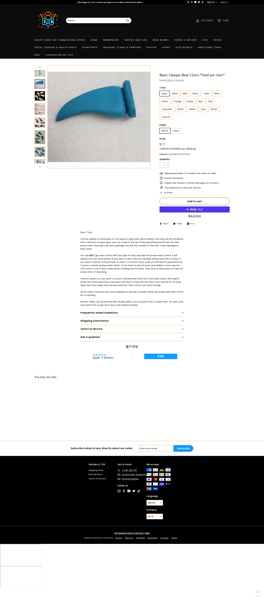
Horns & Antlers (185, 40)
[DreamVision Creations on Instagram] (119, 491)
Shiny (176, 130)
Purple (190, 101)
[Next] (39, 166)
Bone (195, 93)
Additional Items (209, 47)
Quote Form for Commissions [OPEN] (59, 40)
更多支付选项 (194, 216)
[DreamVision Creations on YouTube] (128, 491)
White (180, 109)
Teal (210, 101)
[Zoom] (99, 117)
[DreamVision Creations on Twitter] (133, 491)
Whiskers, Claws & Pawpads (122, 47)
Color (163, 87)
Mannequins (111, 40)
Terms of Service (97, 478)
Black (175, 93)
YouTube (164, 538)
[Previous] (39, 68)
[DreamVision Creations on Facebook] (124, 491)
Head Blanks (161, 40)
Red (201, 101)
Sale (37, 55)
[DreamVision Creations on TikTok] (138, 491)
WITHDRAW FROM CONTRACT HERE (132, 533)
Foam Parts (90, 47)
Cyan (206, 93)
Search (119, 538)
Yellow (192, 109)
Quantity (165, 159)
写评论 (160, 356)
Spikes (166, 47)
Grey (203, 109)
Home (94, 40)
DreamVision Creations (172, 80)
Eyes (205, 40)
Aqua (164, 93)
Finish (163, 125)
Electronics (184, 47)
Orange (177, 101)
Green (165, 101)
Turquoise (167, 109)
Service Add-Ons (136, 40)
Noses (218, 40)
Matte (165, 130)
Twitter (174, 538)
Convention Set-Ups (59, 55)
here (85, 2)
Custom (166, 117)
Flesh (217, 93)
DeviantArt (152, 538)
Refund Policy (95, 474)
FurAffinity (140, 538)
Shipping (164, 154)
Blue (185, 93)
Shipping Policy (96, 470)
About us (129, 538)
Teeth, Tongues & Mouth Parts (55, 47)
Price (162, 138)
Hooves (152, 47)
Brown (214, 109)
